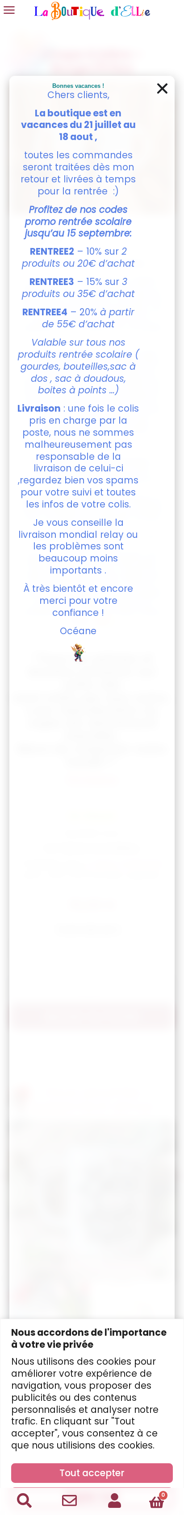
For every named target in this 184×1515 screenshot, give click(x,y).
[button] (162, 88)
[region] (92, 1417)
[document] (92, 757)
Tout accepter (92, 1472)
